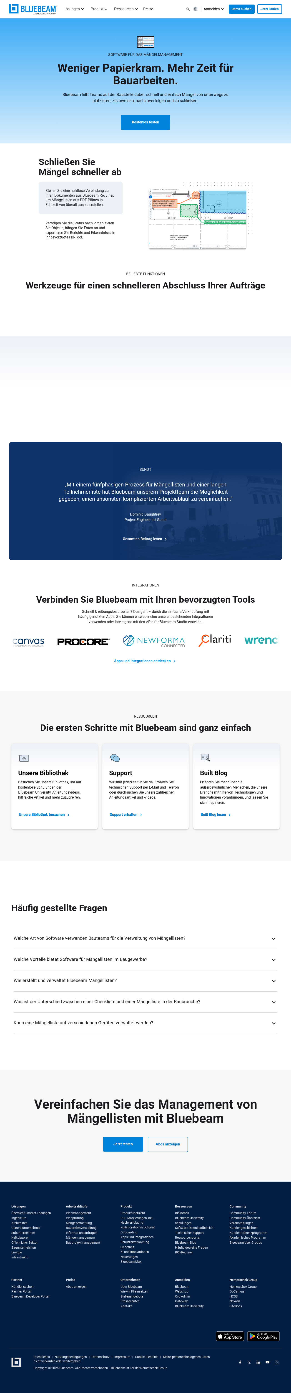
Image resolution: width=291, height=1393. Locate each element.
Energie (16, 1252)
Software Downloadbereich (194, 1228)
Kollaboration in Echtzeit (137, 1227)
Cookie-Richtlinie (146, 1357)
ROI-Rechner (184, 1252)
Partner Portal (21, 1291)
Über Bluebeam (131, 1286)
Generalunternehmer (25, 1228)
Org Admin (182, 1296)
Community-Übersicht (245, 1218)
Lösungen (72, 9)
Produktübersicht (132, 1213)
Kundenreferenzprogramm (248, 1233)
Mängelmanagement (80, 1237)
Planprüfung (75, 1218)
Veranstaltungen (241, 1223)
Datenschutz (101, 1357)
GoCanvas (237, 1291)
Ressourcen (124, 9)
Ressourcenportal (187, 1237)
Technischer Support (189, 1233)
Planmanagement (78, 1213)
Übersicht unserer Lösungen (31, 1213)
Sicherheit (127, 1247)
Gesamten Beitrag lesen (143, 539)
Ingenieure (18, 1218)
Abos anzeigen (168, 1144)
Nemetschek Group (243, 1286)
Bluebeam (182, 1286)
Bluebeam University (189, 1218)
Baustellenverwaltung (81, 1228)
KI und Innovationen (134, 1252)
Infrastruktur (20, 1257)
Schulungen (183, 1223)
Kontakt (126, 1306)
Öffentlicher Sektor (24, 1242)
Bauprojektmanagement (83, 1242)
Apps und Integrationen (137, 1237)
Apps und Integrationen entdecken (143, 661)
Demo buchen (241, 9)
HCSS (234, 1296)
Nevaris (235, 1301)
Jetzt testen (123, 1144)
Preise (148, 9)
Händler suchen (22, 1286)
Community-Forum (243, 1213)
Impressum (122, 1357)
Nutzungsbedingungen (71, 1357)
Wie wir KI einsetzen (134, 1291)
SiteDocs (236, 1306)
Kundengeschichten (244, 1228)
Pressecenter (129, 1301)
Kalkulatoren (20, 1237)
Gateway (181, 1301)
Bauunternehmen (23, 1247)
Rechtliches (42, 1357)
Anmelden (212, 9)
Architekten (19, 1223)
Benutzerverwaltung (134, 1242)
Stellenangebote (131, 1296)
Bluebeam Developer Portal (30, 1296)
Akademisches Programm (248, 1237)
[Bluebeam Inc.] (16, 1362)
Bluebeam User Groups (246, 1242)
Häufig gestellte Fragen (191, 1247)
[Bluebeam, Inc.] (33, 9)
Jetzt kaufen (270, 9)
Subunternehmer (23, 1233)
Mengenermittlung (79, 1223)
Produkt (97, 9)
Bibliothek (182, 1213)
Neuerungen (129, 1257)
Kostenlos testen (145, 122)
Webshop (181, 1291)
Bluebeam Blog (185, 1242)
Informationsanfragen (81, 1233)
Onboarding (128, 1232)
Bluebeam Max (130, 1261)
